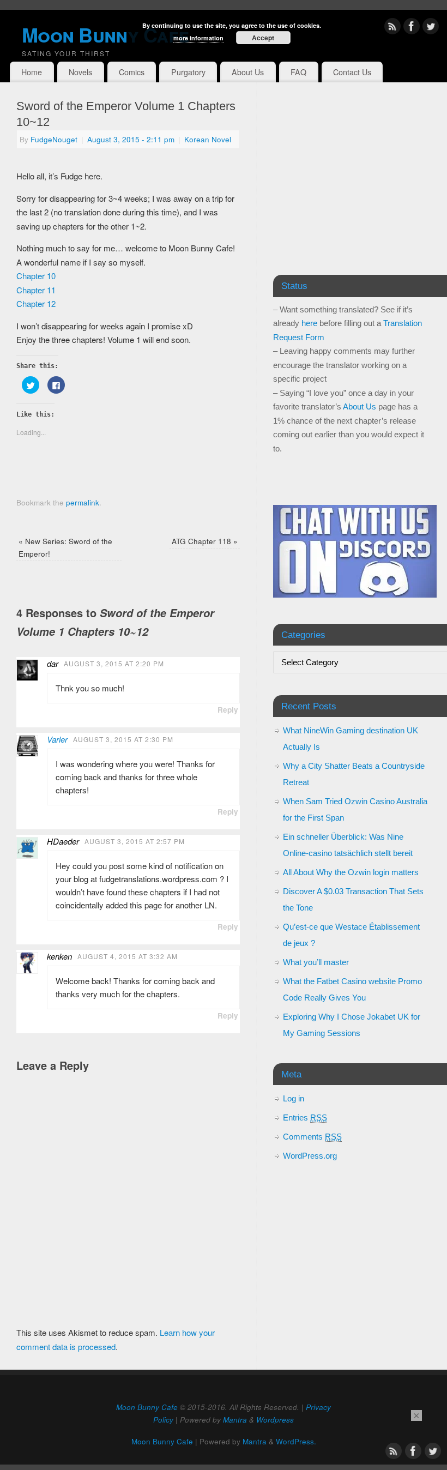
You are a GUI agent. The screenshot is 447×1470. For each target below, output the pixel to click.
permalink (82, 502)
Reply (228, 709)
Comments (312, 1136)
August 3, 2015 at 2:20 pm (114, 663)
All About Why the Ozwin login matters (351, 872)
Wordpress (275, 1419)
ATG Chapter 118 (205, 541)
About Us (248, 72)
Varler (57, 739)
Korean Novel (207, 139)
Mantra (235, 1419)
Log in (293, 1098)
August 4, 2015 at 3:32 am (127, 956)
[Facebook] (411, 28)
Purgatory (188, 72)
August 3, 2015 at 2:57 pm (134, 841)
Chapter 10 (36, 275)
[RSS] (392, 28)
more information (198, 38)
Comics (131, 72)
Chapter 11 (36, 290)
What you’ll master (316, 962)
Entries (305, 1117)
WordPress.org (310, 1155)
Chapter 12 (36, 303)
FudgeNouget (54, 139)
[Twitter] (430, 28)
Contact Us (352, 72)
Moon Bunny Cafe (147, 1407)
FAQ (298, 72)
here (309, 323)
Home (31, 72)
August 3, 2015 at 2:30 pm (123, 739)
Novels (80, 72)
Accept (263, 38)
